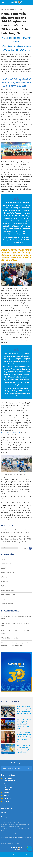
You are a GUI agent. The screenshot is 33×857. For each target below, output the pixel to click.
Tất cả (3, 559)
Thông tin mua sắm (7, 603)
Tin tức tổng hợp (6, 564)
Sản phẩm (4, 577)
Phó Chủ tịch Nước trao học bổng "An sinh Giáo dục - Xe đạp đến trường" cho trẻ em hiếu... (24, 724)
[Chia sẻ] (30, 548)
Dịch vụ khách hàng (7, 586)
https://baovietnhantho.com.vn (16, 837)
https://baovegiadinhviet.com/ (11, 432)
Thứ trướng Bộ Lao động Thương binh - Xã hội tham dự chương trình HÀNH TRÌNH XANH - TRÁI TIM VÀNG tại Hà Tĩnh (16, 539)
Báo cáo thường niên (7, 573)
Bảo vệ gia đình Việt (7, 590)
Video (3, 599)
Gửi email (6, 795)
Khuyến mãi (4, 581)
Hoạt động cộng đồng (8, 595)
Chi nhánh (6, 792)
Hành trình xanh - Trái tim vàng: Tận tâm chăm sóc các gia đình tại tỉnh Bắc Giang (16, 531)
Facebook (6, 801)
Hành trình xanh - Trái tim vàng (10, 548)
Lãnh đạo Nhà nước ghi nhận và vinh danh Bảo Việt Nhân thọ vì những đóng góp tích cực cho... (24, 737)
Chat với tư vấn (8, 798)
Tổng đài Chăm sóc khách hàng (9, 638)
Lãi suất (3, 568)
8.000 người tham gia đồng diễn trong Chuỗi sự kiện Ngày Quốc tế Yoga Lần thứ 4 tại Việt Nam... (24, 711)
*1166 (6, 784)
